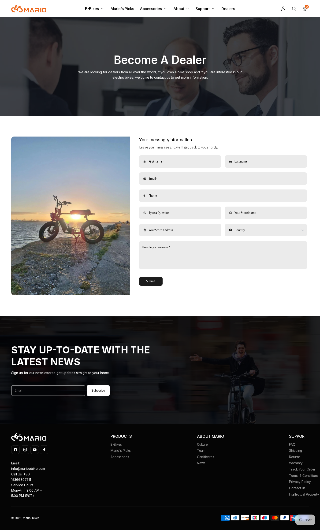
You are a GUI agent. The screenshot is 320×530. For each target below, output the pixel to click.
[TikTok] (44, 449)
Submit (150, 281)
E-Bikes (116, 444)
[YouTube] (34, 449)
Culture (202, 444)
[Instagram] (25, 449)
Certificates (205, 457)
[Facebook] (15, 449)
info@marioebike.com (28, 469)
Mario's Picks (121, 450)
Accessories (120, 457)
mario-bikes (31, 518)
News (201, 463)
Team (201, 450)
